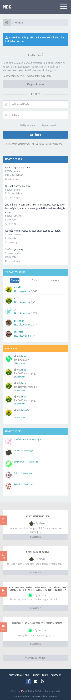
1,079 (34, 313)
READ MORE (35, 537)
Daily (34, 280)
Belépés (35, 135)
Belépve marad (28, 125)
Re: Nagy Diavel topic (25, 386)
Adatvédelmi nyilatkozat (40, 76)
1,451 (34, 302)
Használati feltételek (14, 76)
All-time (15, 280)
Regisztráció (35, 84)
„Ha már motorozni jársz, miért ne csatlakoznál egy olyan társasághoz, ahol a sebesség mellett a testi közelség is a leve (35, 208)
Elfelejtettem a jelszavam (16, 144)
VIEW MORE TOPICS (35, 657)
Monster (12, 219)
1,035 (34, 324)
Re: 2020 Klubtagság (25, 373)
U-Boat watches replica (18, 186)
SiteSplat (38, 691)
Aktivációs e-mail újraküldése (47, 144)
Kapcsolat (56, 675)
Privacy (35, 675)
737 (33, 335)
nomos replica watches (17, 167)
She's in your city (14, 249)
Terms (45, 675)
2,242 (34, 291)
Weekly (55, 280)
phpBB (57, 691)
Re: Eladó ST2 (21, 359)
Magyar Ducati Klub (19, 675)
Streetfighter (15, 174)
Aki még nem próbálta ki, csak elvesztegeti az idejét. (33, 230)
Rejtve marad (49, 125)
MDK (7, 7)
